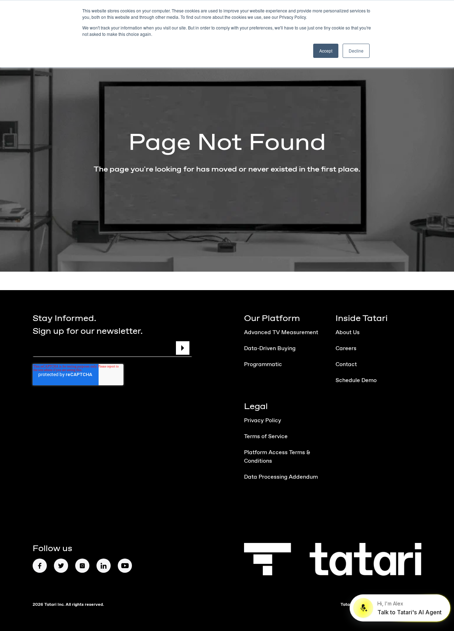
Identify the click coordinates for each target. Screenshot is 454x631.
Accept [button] (325, 51)
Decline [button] (356, 51)
